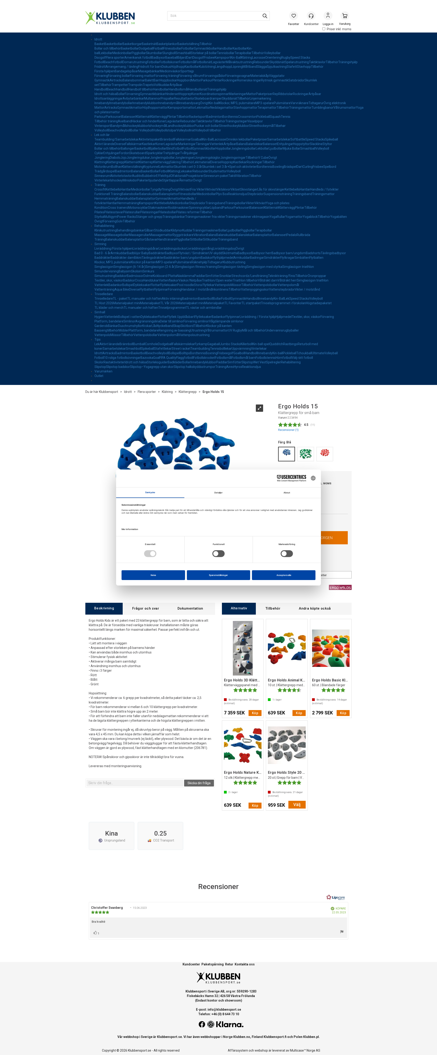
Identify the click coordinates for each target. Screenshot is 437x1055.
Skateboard (137, 153)
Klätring (246, 57)
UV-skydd (215, 253)
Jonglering (102, 157)
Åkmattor (186, 180)
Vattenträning (104, 289)
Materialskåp (259, 76)
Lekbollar (105, 53)
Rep (275, 94)
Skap (176, 326)
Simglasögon (103, 267)
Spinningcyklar (199, 207)
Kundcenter (191, 964)
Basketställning (188, 44)
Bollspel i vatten (129, 317)
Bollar (121, 94)
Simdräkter (272, 257)
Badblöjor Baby (138, 253)
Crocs (139, 280)
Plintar (217, 80)
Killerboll (246, 344)
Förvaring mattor (142, 76)
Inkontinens (220, 289)
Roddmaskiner (178, 207)
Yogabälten (338, 217)
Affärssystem (238, 1050)
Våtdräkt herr (287, 280)
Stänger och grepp (149, 217)
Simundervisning (106, 271)
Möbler (124, 330)
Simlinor (129, 321)
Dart (189, 57)
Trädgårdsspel (104, 171)
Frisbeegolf (225, 353)
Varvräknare (299, 103)
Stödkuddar (162, 230)
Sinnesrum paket (216, 176)
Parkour (206, 80)
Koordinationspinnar (214, 94)
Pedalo (292, 235)
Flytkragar (287, 257)
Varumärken (103, 371)
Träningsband (302, 194)
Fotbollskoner (169, 62)
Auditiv (137, 176)
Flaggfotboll (184, 357)
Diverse (119, 144)
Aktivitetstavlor (121, 176)
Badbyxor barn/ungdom (289, 253)
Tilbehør (280, 126)
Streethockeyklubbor (234, 126)
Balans (241, 144)
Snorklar (225, 276)
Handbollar (225, 48)
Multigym (110, 217)
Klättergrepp (115, 162)
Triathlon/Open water (217, 280)
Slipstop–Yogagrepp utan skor (152, 367)
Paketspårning (212, 964)
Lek (286, 298)
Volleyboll (101, 130)
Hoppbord (184, 80)
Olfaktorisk (178, 176)
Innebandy (101, 103)
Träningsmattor (300, 107)
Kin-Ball (236, 57)
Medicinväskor (170, 71)
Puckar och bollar (206, 126)
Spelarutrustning (297, 62)
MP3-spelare (264, 103)
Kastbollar (240, 48)
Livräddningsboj (224, 248)
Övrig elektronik (335, 103)
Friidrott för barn (150, 66)
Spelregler (273, 362)
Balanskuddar (149, 194)
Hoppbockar (168, 80)
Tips (97, 339)
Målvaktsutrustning (240, 62)
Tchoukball (304, 353)
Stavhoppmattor (245, 107)
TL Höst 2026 (103, 303)
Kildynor (176, 230)
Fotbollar (187, 48)
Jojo (123, 157)
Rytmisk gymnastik (274, 80)
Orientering (273, 57)
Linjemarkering (260, 98)
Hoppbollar (223, 148)
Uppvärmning (241, 348)
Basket (99, 44)
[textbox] (135, 783)
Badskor (207, 257)
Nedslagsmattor (222, 107)
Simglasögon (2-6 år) (160, 267)
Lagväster (218, 62)
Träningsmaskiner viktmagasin (247, 217)
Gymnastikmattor (129, 107)
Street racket (181, 348)
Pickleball (263, 116)
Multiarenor (152, 98)
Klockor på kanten (143, 262)
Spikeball (331, 139)
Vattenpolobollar (266, 285)
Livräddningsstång (200, 248)
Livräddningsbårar (146, 248)
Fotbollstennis (266, 357)
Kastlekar (148, 144)
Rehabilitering (104, 226)
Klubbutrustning (234, 262)
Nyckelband (165, 326)
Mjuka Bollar (291, 148)
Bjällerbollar (158, 148)
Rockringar (229, 80)
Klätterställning (132, 166)
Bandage (121, 71)
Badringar (257, 257)
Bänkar (113, 326)
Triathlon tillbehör (245, 280)
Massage (101, 235)
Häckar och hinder (144, 121)
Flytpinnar (161, 289)
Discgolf (100, 57)
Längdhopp (223, 66)
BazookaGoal (150, 357)
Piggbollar (139, 53)
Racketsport (197, 116)
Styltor (327, 144)
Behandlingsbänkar (130, 230)
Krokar (147, 326)
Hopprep (185, 94)
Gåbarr (149, 230)
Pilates (99, 212)
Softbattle (297, 139)
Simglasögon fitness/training (196, 267)
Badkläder (175, 362)
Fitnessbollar (172, 48)
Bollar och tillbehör (107, 48)
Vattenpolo (223, 285)
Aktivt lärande (104, 144)
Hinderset (172, 94)
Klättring (100, 162)
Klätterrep (146, 162)
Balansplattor (168, 194)
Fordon (124, 153)
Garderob (101, 326)
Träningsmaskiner (205, 230)
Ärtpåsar (176, 85)
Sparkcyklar (154, 153)
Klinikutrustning (105, 230)
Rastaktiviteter (114, 362)
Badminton (214, 116)
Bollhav (116, 166)
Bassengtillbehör (106, 330)
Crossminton (247, 116)
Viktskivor (223, 189)
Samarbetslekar (278, 139)
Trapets (148, 85)
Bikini (138, 257)
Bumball (139, 344)
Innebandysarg (189, 103)
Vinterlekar (102, 180)
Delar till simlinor (171, 321)
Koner (195, 94)
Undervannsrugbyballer (282, 330)
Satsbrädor (296, 80)
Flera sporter (115, 57)
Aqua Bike (121, 289)
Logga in (328, 16)
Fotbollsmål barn (244, 357)
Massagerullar (139, 235)
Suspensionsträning (278, 194)
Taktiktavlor (317, 62)
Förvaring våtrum (190, 76)
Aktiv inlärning (172, 298)
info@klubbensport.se (224, 1009)
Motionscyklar (138, 207)
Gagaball (213, 344)
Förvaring (101, 76)
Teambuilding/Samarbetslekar (116, 139)
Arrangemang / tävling (122, 66)
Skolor (99, 362)
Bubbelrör (149, 176)
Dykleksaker (142, 285)
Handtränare (167, 239)
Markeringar (237, 94)
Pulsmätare (282, 103)
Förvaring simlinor (196, 321)
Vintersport (102, 126)
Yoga (273, 217)
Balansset (129, 116)
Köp (255, 713)
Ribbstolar (285, 94)
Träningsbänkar (174, 217)
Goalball (196, 139)
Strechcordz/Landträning (249, 276)
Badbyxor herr (261, 253)
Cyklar (98, 153)
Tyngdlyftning (160, 189)
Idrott (98, 39)
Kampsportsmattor (181, 107)
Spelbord (329, 166)
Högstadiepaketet (319, 303)
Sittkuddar (210, 239)
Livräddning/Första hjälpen (113, 248)
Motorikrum (102, 166)
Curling (308, 166)
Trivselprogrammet (172, 307)
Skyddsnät (277, 62)
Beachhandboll (117, 89)
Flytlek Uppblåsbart (181, 317)
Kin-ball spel (260, 344)
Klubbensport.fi (275, 1037)
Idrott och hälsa (105, 94)
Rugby (285, 57)
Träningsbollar (235, 203)
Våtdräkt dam (268, 280)
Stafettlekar (163, 348)
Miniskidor (130, 180)
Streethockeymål (261, 126)
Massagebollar (118, 235)
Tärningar (203, 144)
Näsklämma (185, 276)
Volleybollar (272, 53)
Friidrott (100, 66)
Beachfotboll (113, 62)
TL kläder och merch (109, 307)
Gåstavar (151, 239)
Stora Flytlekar (204, 285)
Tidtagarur (316, 103)
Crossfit (100, 189)
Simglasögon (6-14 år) (129, 267)
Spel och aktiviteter (243, 166)
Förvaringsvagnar (237, 76)
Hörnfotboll (284, 357)
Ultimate (318, 353)
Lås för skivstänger (271, 189)
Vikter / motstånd (307, 289)
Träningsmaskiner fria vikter (205, 217)
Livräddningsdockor (173, 248)
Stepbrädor (255, 194)
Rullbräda (303, 235)
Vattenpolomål (288, 285)
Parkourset (114, 116)
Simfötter (212, 276)
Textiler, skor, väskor (108, 280)
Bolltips (185, 353)
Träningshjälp (348, 62)
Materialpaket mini (126, 303)
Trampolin (135, 85)
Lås (154, 326)
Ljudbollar (276, 148)
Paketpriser (264, 94)
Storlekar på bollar (204, 53)
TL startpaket (251, 303)
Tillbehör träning (106, 121)
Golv (120, 221)
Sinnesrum (102, 176)
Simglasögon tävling (231, 267)
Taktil (232, 176)
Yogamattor (294, 217)
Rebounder (261, 62)
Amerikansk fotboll (138, 57)
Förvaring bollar (119, 76)
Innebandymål (168, 103)
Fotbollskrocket (204, 357)
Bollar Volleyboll (141, 130)
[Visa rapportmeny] (342, 932)
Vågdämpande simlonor (226, 321)
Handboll (100, 89)
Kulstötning (207, 66)
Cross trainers (118, 207)
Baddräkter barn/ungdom (182, 257)
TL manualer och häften (144, 298)
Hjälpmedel (284, 317)
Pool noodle (185, 285)
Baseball (171, 57)
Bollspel (127, 285)
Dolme (148, 276)
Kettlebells (113, 189)
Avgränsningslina (147, 321)
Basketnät (149, 44)
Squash (275, 116)
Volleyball (331, 353)
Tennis (285, 116)
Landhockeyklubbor (180, 126)
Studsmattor (217, 171)
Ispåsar (133, 71)
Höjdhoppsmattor (155, 107)
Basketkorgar (132, 44)
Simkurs (148, 271)
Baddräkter (157, 253)
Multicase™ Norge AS (305, 1050)
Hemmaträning (105, 198)
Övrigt (204, 103)
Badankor (115, 285)
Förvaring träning (166, 76)
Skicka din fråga (199, 783)
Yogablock (310, 217)
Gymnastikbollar (205, 48)
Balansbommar (134, 80)
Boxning (211, 353)
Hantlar (126, 189)
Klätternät (143, 116)
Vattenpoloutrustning (194, 335)
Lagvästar (173, 121)
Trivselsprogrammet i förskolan (283, 303)
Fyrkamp (201, 344)
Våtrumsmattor (344, 107)
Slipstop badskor (118, 367)
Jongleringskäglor (207, 157)
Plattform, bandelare (144, 330)
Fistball (158, 48)
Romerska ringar (249, 80)
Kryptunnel (151, 166)
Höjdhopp (178, 66)
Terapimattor (267, 107)
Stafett (292, 66)
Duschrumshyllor (130, 326)
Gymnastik (102, 80)
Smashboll (133, 348)
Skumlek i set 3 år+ (215, 166)
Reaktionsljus (237, 194)
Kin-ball (214, 103)
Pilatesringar (149, 212)
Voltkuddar (162, 85)
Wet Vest (259, 362)
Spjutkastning (277, 66)
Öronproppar (317, 276)
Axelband (125, 121)
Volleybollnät (186, 130)
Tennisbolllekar (221, 348)
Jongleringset (185, 157)
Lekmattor (202, 107)
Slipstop (247, 362)
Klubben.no (241, 1037)
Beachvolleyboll (119, 130)
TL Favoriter (232, 303)
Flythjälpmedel (223, 257)
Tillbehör (205, 44)
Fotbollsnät (203, 62)
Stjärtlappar (170, 180)
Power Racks (126, 217)
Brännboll (167, 139)
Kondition (101, 207)
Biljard (182, 57)
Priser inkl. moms (339, 29)
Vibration (242, 176)
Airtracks (116, 80)
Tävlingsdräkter (153, 257)
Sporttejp (187, 71)
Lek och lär (102, 135)
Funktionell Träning (108, 194)
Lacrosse (258, 57)
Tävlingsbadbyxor (333, 253)
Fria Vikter (198, 189)
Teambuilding (200, 348)
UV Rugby (235, 330)
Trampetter (120, 85)
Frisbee (209, 57)
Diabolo (115, 157)
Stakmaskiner (158, 207)
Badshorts (313, 253)
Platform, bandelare (108, 321)
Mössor (236, 285)
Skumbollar (154, 53)
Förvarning (132, 94)
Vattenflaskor (168, 280)
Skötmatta (230, 253)
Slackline (316, 144)
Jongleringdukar (138, 157)
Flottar (155, 285)
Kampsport (223, 57)
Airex (230, 367)
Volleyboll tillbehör (208, 130)
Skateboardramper (208, 98)
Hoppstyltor (301, 144)
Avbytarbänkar (133, 98)
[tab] (104, 608)
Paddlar (199, 276)
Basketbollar (113, 44)
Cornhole (151, 344)
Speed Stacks (300, 57)
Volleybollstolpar (165, 130)
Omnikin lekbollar (238, 139)
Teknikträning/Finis (281, 276)
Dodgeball (146, 48)
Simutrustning (104, 276)
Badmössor (135, 276)
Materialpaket (150, 303)
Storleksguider (157, 362)
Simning (100, 244)
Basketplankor (167, 44)
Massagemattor (161, 235)
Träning (99, 185)
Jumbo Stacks (230, 344)
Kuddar (187, 230)
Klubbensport (108, 392)
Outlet (98, 376)
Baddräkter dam (122, 257)
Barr (157, 80)
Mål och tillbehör (253, 330)
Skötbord (187, 326)
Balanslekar (254, 144)
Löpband (216, 207)
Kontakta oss (245, 964)
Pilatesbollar (167, 212)
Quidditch (276, 344)
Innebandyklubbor (145, 103)
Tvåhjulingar (189, 153)
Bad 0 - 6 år (102, 253)
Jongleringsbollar (243, 148)
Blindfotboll (174, 148)
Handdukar (151, 280)
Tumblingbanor (322, 107)
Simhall (99, 312)
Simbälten (302, 257)
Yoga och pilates (278, 203)
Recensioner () (288, 430)
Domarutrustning (134, 62)
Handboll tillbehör (140, 89)
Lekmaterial (201, 162)
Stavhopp (304, 66)
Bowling (278, 166)
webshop (261, 1050)
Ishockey (116, 180)
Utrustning (198, 330)
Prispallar (167, 98)
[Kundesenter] (311, 15)
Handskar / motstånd (196, 289)
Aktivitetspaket (149, 139)
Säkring (175, 162)
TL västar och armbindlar (204, 307)
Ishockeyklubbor (136, 126)
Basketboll (142, 148)
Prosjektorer (195, 176)
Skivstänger (248, 189)
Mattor (196, 80)
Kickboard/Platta (165, 276)
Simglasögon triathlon (298, 267)
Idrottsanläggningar (108, 98)
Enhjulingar (285, 144)
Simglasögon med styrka (264, 267)
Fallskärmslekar (183, 344)
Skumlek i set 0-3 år (188, 166)
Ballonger (128, 148)
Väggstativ (277, 76)
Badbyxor (158, 57)
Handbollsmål (178, 89)
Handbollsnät (197, 89)
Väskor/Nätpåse (190, 280)
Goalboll (239, 353)
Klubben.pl (311, 1037)
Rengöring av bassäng (175, 330)
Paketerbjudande (149, 180)
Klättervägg (158, 116)
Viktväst (185, 189)
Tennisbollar (225, 53)
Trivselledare (103, 294)
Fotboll (99, 62)
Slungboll (168, 53)
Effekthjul (163, 176)
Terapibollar (243, 53)
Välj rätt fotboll (302, 357)
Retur (229, 964)
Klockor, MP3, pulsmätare (237, 103)
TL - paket (120, 298)
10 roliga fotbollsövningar (122, 357)
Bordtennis (230, 116)
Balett (149, 80)
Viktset (235, 189)
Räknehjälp (199, 262)
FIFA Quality (168, 357)
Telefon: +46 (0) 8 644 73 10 (218, 1014)
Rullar (281, 217)
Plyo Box (222, 194)
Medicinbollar (122, 53)
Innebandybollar (120, 103)
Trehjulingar (171, 153)
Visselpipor (255, 121)
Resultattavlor (184, 98)
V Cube (263, 157)
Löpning (237, 66)
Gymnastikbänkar (152, 94)
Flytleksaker (168, 285)
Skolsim (136, 271)
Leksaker (186, 171)
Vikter (250, 203)
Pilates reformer (188, 212)
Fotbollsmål (187, 62)
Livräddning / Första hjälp (258, 317)
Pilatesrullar (131, 212)
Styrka (99, 217)
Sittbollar (196, 239)
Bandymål (118, 126)
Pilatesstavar (113, 212)
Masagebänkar (149, 71)
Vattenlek (217, 144)
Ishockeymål (157, 126)
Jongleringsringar (233, 157)
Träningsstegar (236, 121)
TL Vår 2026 (169, 303)
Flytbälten (316, 257)
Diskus (166, 66)
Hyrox (238, 367)
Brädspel (290, 166)
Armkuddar (119, 253)
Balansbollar (130, 194)
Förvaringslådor (214, 76)
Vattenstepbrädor (282, 289)
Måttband (250, 66)
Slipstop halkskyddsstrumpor (194, 367)
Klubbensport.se (169, 1037)
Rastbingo (290, 344)
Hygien (99, 317)
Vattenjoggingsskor (255, 289)
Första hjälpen (104, 71)
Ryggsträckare (183, 235)
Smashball (183, 53)
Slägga (262, 66)
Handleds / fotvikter (324, 189)
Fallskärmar (182, 139)
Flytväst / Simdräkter (193, 253)
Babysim (125, 271)
